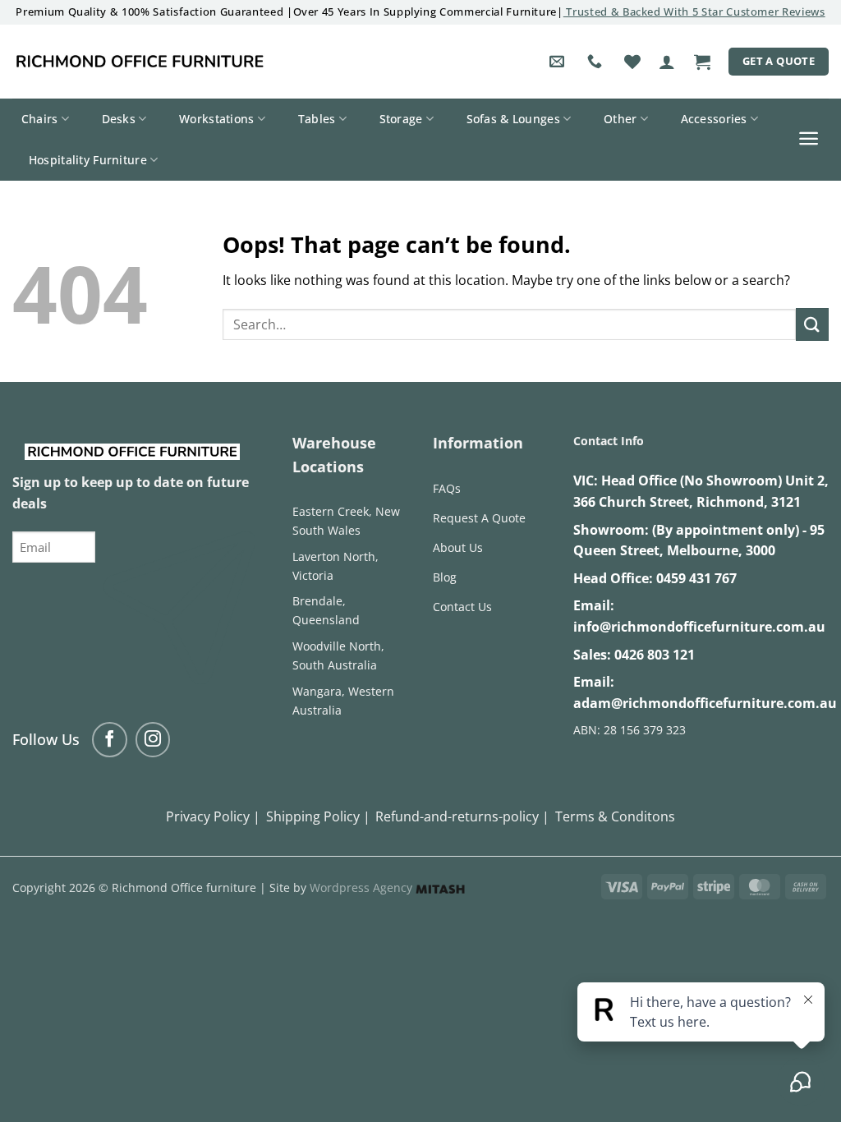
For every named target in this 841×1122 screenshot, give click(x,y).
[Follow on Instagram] (153, 739)
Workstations (216, 118)
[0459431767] (596, 61)
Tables (317, 118)
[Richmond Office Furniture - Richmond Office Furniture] (139, 61)
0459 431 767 (696, 578)
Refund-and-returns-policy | (462, 816)
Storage (401, 118)
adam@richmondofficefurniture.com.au (705, 703)
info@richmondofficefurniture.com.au (699, 627)
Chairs (39, 118)
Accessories (714, 118)
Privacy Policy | (213, 816)
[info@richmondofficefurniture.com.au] (558, 61)
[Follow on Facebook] (109, 739)
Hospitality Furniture (88, 160)
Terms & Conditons (615, 816)
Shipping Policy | (318, 816)
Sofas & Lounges (513, 118)
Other (620, 118)
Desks (119, 118)
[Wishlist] (632, 62)
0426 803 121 (654, 655)
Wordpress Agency (363, 887)
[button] (667, 62)
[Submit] (812, 324)
